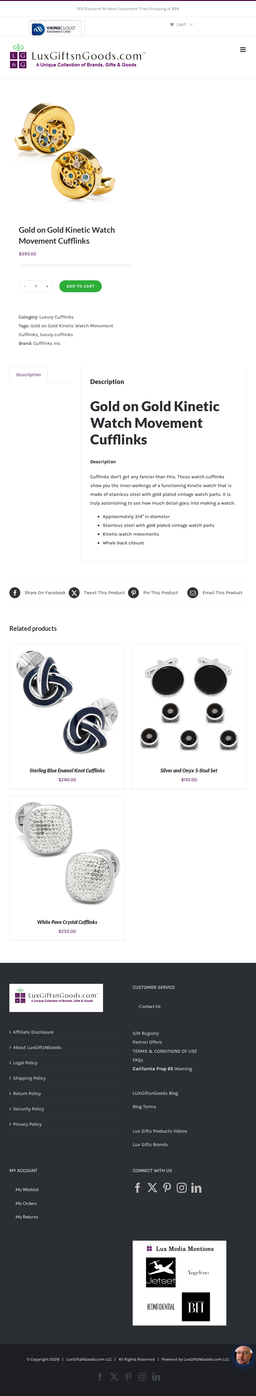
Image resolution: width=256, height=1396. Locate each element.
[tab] (28, 374)
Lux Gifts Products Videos (160, 1131)
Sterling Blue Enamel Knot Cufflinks (67, 770)
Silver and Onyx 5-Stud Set (188, 770)
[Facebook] (138, 1188)
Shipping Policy (29, 1078)
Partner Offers (147, 1042)
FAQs (138, 1060)
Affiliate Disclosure (33, 1032)
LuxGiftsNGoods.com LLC (206, 1359)
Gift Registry (146, 1033)
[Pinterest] (167, 1188)
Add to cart (80, 286)
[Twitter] (152, 1188)
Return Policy (27, 1093)
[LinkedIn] (196, 1188)
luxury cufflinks (56, 334)
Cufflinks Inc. (47, 343)
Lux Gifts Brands (150, 1144)
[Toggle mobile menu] (243, 49)
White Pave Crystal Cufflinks (67, 922)
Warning (183, 1069)
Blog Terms (144, 1106)
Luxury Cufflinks (56, 317)
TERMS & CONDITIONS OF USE (165, 1051)
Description (28, 374)
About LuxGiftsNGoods (37, 1047)
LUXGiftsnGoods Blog (155, 1093)
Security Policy (28, 1109)
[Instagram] (182, 1188)
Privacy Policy (27, 1124)
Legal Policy (25, 1063)
